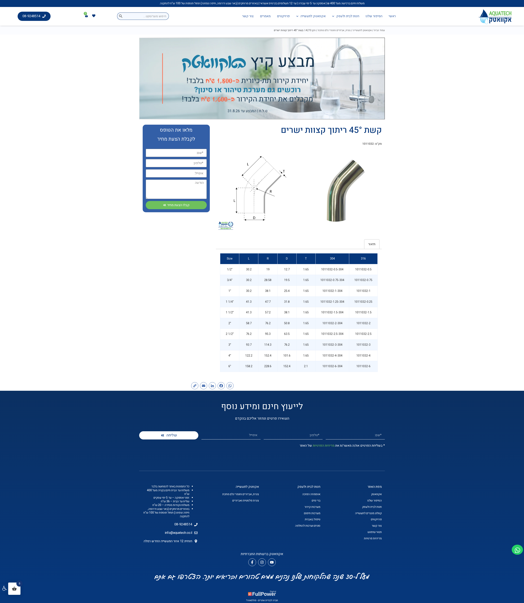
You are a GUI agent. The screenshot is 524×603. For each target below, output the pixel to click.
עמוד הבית (379, 30)
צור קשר (248, 16)
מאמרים (265, 16)
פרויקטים (283, 16)
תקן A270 (310, 30)
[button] (4, 588)
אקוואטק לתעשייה (313, 16)
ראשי (392, 16)
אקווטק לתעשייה (247, 486)
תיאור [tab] (371, 244)
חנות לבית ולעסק (347, 16)
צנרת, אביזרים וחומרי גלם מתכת (334, 30)
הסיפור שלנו (374, 16)
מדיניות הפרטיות (323, 445)
